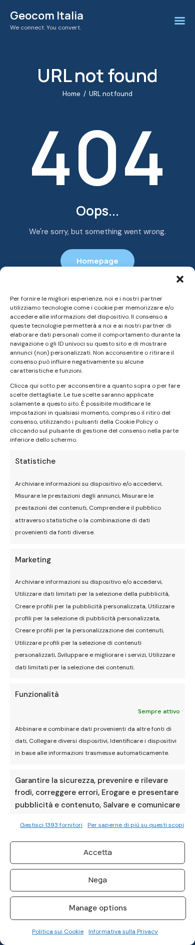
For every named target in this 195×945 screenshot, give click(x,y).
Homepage (97, 261)
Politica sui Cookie (58, 931)
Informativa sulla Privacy (123, 931)
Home (71, 94)
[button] (180, 279)
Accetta (98, 852)
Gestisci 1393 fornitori (51, 825)
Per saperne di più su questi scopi (136, 825)
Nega (97, 879)
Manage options (98, 908)
